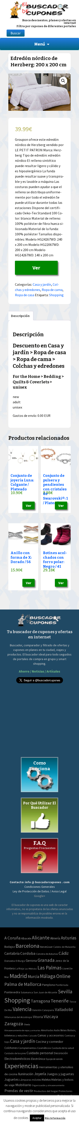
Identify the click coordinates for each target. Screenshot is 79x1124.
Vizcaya (51, 1016)
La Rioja (19, 968)
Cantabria (12, 953)
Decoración (61, 1053)
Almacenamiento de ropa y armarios (22, 1030)
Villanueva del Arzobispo (18, 1017)
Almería (55, 938)
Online (63, 976)
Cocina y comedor (49, 1041)
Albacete (26, 938)
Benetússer (46, 946)
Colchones (11, 1048)
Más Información (55, 1118)
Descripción (20, 316)
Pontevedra (12, 992)
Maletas (46, 1080)
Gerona (31, 960)
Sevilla (65, 991)
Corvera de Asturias (47, 953)
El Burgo (20, 960)
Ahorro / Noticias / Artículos (39, 671)
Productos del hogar (46, 1091)
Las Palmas (50, 967)
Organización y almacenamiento (48, 1085)
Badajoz (9, 947)
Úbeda (27, 1024)
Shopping (56, 295)
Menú (39, 44)
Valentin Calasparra (43, 1010)
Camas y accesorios (51, 1035)
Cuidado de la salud (63, 1048)
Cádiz (64, 953)
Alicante (41, 937)
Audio (57, 1030)
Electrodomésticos (17, 1059)
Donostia (9, 960)
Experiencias (21, 1066)
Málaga (48, 976)
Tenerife (60, 1001)
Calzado (32, 1035)
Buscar (16, 33)
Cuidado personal (40, 1053)
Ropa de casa (24, 295)
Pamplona (48, 985)
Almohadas (47, 1030)
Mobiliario (23, 1085)
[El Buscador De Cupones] (39, 9)
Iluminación (25, 1074)
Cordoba (27, 953)
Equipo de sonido (54, 1059)
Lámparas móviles (30, 1079)
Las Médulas (31, 968)
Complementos (27, 1048)
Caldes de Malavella (64, 946)
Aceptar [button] (36, 1118)
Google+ (39, 896)
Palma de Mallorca (22, 984)
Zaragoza (13, 1024)
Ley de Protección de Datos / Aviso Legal (39, 891)
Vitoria (38, 1017)
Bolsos (63, 1030)
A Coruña (12, 938)
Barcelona (28, 945)
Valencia (22, 1009)
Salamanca (27, 992)
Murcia (33, 976)
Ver (36, 267)
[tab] (20, 315)
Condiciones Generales (39, 887)
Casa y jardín (42, 284)
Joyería (40, 1073)
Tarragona (40, 1001)
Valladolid (64, 1009)
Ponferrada (62, 985)
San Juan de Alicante (45, 992)
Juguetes (11, 1079)
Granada (46, 960)
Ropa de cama (52, 289)
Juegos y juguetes (60, 1074)
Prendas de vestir (18, 1090)
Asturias (68, 938)
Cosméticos (44, 1048)
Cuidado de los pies (15, 1053)
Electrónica (38, 1059)
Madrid (18, 976)
